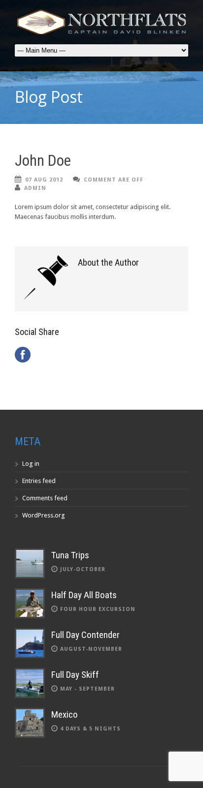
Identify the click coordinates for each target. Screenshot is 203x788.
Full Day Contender (85, 634)
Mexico (64, 714)
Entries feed (39, 481)
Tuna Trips (70, 555)
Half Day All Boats (84, 595)
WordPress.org (43, 515)
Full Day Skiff (75, 674)
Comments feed (45, 498)
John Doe (43, 161)
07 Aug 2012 (44, 180)
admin (35, 188)
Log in (30, 463)
